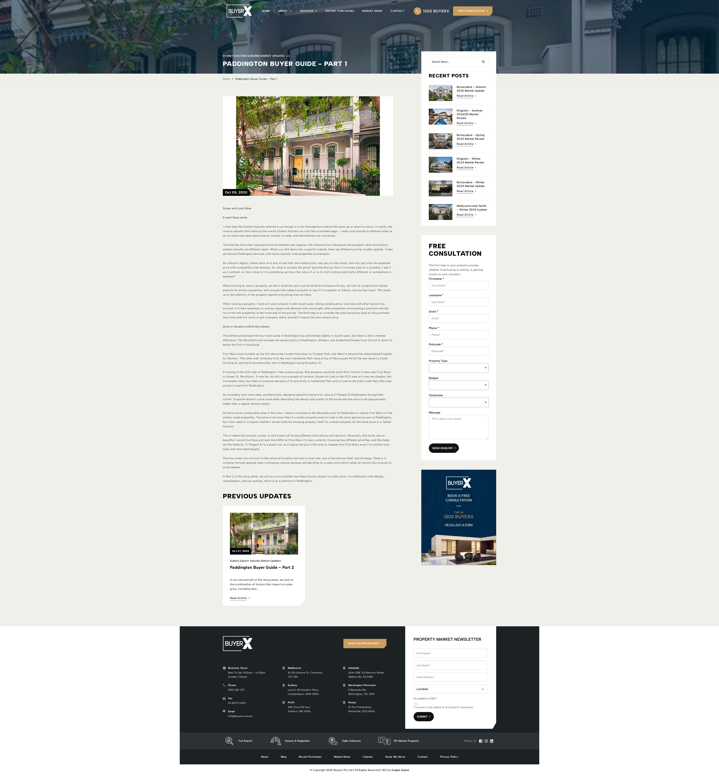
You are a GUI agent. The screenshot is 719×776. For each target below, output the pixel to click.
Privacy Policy (449, 756)
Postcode (436, 344)
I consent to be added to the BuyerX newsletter (444, 707)
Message (434, 412)
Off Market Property (406, 740)
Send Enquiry (442, 448)
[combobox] (459, 385)
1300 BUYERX (436, 11)
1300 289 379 (236, 690)
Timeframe (436, 395)
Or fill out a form (459, 524)
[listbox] (459, 368)
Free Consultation (471, 11)
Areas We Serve (395, 756)
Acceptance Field (425, 698)
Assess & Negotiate (297, 740)
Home (266, 11)
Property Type (438, 361)
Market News (372, 11)
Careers (368, 756)
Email (433, 311)
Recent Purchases (340, 11)
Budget (433, 378)
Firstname (436, 278)
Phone (434, 328)
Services (306, 11)
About (283, 11)
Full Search (245, 740)
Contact (397, 11)
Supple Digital (400, 770)
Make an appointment (363, 643)
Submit (422, 716)
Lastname (436, 295)
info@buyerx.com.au (240, 716)
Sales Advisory (351, 740)
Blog (283, 756)
